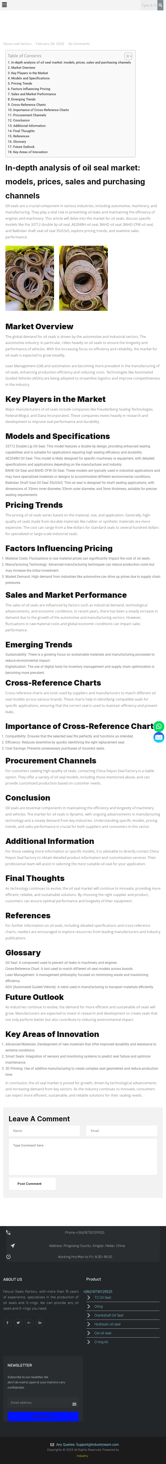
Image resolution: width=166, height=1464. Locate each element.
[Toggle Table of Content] (126, 56)
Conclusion (21, 120)
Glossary (19, 142)
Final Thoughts (24, 131)
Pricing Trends (21, 83)
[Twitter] (18, 1322)
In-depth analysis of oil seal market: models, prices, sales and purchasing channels (71, 62)
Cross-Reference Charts (28, 105)
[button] (4, 4)
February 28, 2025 (50, 44)
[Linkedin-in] (40, 1322)
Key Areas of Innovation (30, 152)
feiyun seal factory (17, 44)
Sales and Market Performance (33, 94)
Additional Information (29, 126)
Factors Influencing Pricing (30, 89)
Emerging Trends (23, 99)
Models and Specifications (30, 78)
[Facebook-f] (7, 1322)
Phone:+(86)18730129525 (84, 1232)
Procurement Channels (29, 115)
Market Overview (23, 68)
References (21, 136)
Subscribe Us (43, 1416)
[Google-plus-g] (29, 1322)
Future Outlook (24, 147)
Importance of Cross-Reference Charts (41, 110)
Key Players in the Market (29, 73)
